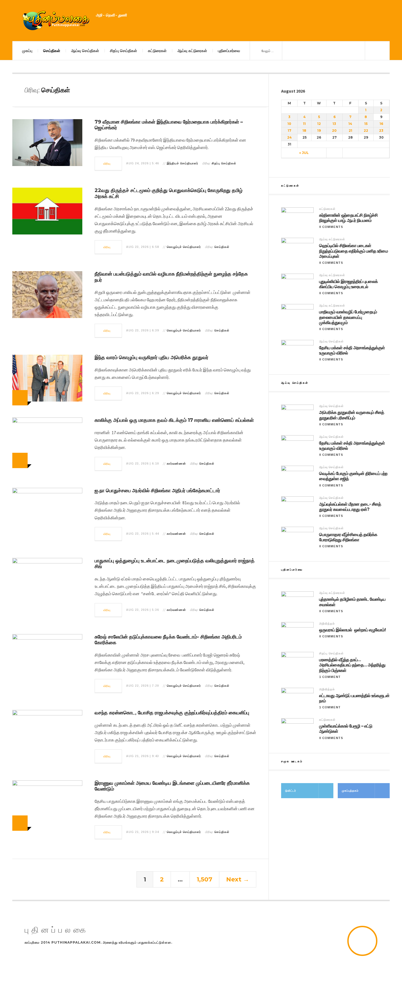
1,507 (204, 879)
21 (350, 130)
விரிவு (107, 163)
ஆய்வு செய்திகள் (85, 50)
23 (381, 130)
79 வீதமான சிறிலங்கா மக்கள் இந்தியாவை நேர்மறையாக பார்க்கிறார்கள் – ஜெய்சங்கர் (169, 125)
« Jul (304, 153)
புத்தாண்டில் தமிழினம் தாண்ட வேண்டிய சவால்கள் (352, 602)
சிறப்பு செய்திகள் (123, 50)
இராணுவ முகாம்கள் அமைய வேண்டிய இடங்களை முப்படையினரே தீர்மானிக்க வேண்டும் (172, 786)
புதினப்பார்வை (229, 50)
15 (366, 124)
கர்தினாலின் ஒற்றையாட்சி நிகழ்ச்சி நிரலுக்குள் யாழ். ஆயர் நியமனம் (348, 218)
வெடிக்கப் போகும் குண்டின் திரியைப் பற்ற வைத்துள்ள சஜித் (353, 476)
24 (289, 137)
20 (334, 130)
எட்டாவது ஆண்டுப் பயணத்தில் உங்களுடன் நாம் (354, 698)
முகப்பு (27, 50)
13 (334, 124)
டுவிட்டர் (290, 790)
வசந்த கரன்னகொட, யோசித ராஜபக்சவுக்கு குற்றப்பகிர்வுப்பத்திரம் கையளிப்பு (172, 713)
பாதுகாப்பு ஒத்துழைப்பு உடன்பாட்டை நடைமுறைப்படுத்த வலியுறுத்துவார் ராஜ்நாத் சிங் (175, 564)
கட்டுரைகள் (157, 50)
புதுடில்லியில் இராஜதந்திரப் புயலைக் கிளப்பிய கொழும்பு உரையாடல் (348, 284)
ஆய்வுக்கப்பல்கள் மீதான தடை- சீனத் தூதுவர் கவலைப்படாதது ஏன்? (350, 507)
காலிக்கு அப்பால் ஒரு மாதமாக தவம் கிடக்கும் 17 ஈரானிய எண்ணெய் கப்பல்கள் (174, 420)
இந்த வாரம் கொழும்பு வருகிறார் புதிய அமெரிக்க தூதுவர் (151, 357)
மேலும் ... (267, 51)
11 (304, 124)
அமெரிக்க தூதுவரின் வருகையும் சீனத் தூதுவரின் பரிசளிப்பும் (351, 415)
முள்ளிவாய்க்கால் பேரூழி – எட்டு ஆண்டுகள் (345, 728)
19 (319, 130)
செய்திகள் (51, 50)
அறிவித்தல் (327, 623)
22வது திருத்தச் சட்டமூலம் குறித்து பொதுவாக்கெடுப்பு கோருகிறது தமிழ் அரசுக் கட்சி (169, 193)
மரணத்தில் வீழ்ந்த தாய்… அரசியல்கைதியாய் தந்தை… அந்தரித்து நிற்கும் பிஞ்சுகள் (352, 665)
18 (304, 130)
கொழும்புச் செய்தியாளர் (184, 246)
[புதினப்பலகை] (56, 20)
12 (319, 124)
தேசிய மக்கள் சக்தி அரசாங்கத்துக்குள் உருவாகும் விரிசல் (352, 350)
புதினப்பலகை (57, 930)
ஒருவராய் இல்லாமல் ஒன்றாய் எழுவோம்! (352, 629)
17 (289, 130)
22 (366, 130)
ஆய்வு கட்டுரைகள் (192, 50)
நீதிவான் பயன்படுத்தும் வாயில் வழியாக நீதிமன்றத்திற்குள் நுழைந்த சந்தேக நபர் (171, 277)
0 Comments (331, 226)
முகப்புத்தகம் (350, 790)
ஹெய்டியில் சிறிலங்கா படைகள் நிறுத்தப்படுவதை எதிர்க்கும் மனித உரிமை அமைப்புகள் (353, 251)
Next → (237, 879)
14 (350, 124)
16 (381, 124)
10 (289, 124)
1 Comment (330, 676)
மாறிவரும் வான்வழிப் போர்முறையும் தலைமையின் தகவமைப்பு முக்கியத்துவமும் (348, 317)
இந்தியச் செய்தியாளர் (182, 163)
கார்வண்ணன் (176, 463)
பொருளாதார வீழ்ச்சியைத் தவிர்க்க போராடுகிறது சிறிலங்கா (348, 537)
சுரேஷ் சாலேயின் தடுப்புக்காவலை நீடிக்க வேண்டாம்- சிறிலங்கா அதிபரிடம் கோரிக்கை (168, 640)
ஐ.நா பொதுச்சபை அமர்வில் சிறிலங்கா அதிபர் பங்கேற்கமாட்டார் (157, 491)
